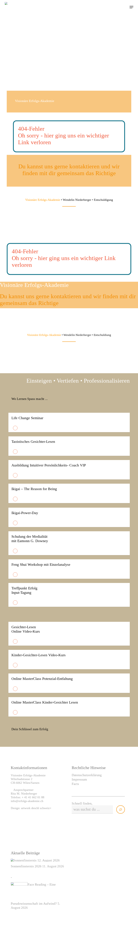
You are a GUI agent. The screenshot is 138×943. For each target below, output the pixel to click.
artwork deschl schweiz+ (36, 808)
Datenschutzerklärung (87, 774)
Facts (75, 783)
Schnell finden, (82, 803)
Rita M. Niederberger (24, 793)
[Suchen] (120, 809)
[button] (131, 7)
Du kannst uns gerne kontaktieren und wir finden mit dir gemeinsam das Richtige (69, 169)
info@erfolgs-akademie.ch (27, 801)
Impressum (79, 779)
